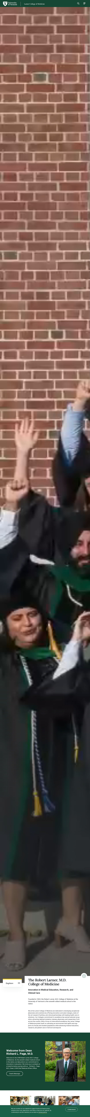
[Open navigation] (19, 983)
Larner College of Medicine (34, 4)
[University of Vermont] (10, 6)
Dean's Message (14, 1073)
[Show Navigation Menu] (84, 3)
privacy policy (43, 1112)
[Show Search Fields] (78, 3)
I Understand (71, 1109)
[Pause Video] (84, 976)
